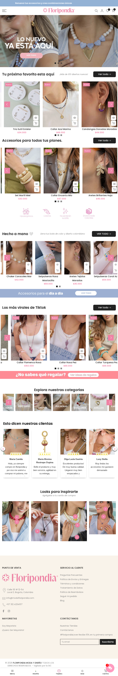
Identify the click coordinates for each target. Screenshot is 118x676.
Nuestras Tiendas (68, 626)
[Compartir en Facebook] (3, 611)
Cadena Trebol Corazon (97, 129)
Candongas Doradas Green (48, 362)
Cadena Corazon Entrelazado (79, 195)
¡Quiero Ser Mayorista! (13, 630)
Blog (62, 600)
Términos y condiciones (72, 583)
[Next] (111, 105)
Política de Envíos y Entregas (74, 579)
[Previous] (7, 105)
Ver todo (103, 74)
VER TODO (102, 234)
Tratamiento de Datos (71, 588)
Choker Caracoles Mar (73, 276)
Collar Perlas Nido (40, 195)
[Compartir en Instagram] (9, 611)
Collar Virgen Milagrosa (59, 129)
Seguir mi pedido (68, 596)
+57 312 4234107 (14, 604)
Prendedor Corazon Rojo (87, 362)
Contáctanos (67, 630)
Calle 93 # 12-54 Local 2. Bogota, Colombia (20, 591)
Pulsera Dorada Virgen (20, 129)
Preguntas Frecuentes (71, 575)
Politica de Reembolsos (71, 592)
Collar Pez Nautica (44, 276)
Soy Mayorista (9, 626)
